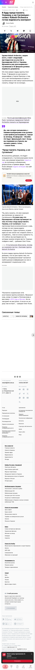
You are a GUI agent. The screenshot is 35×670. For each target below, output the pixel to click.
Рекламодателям (6, 421)
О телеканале (5, 416)
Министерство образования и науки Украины (17, 546)
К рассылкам (11, 608)
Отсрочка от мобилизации (12, 497)
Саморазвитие (9, 552)
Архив (20, 429)
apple (19, 619)
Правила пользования (8, 424)
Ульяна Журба (10, 23)
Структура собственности (25, 426)
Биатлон (7, 582)
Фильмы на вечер (10, 533)
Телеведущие (5, 418)
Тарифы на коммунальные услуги (14, 516)
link (19, 389)
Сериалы (7, 538)
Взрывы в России (10, 478)
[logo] (11, 2)
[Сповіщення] (33, 2)
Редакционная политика (8, 413)
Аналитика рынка (10, 562)
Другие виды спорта (10, 584)
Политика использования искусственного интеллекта (8, 432)
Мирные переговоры (11, 471)
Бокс (6, 575)
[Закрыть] (31, 654)
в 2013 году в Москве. (17, 299)
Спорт (7, 573)
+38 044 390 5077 (23, 382)
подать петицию (19, 167)
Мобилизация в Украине (13, 486)
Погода (7, 459)
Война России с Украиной (13, 465)
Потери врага (8, 481)
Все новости (9, 446)
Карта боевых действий (11, 469)
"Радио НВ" (12, 26)
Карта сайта (22, 432)
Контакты (21, 420)
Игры (20, 434)
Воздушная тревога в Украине (13, 474)
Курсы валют (8, 512)
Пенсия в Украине (10, 521)
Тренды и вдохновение (11, 567)
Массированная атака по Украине (14, 476)
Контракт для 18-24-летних (12, 495)
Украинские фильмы (10, 531)
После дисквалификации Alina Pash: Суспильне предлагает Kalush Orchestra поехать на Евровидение (16, 120)
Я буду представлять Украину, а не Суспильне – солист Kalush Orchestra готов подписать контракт (26, 7)
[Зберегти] (30, 30)
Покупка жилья (9, 565)
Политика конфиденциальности (8, 428)
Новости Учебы (10, 543)
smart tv (7, 623)
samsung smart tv (19, 623)
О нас (3, 407)
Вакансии (21, 423)
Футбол (7, 577)
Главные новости (10, 448)
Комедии (7, 535)
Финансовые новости (11, 514)
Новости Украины (10, 450)
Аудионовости (9, 457)
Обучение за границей (11, 555)
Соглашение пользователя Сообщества (26, 411)
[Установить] (17, 657)
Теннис (7, 579)
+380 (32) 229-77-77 (12, 647)
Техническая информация (25, 418)
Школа (7, 548)
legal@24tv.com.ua (22, 649)
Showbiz (4, 7)
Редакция (4, 410)
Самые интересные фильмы (12, 529)
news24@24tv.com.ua (8, 382)
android (7, 619)
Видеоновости (9, 455)
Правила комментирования (23, 415)
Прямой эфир (8, 452)
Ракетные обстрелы (10, 467)
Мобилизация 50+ (10, 491)
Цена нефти (8, 509)
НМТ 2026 (7, 550)
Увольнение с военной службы (13, 488)
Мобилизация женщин (11, 493)
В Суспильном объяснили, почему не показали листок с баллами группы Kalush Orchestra (17, 247)
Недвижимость (10, 560)
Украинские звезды (13, 7)
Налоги (7, 519)
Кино (6, 527)
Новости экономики (11, 507)
